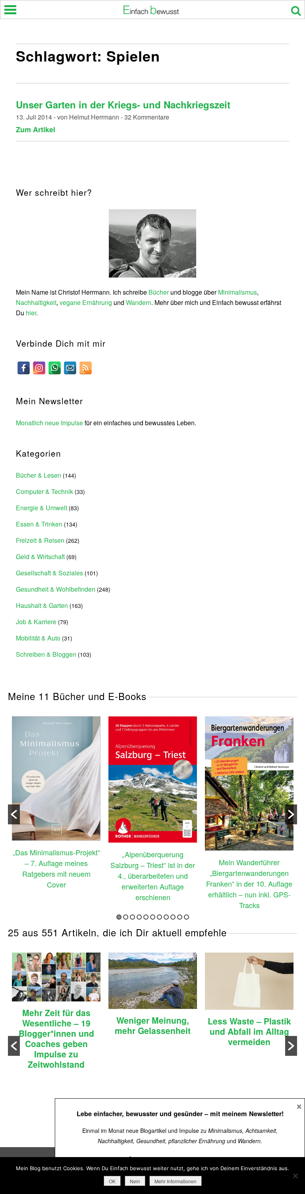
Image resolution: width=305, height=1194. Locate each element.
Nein (135, 1181)
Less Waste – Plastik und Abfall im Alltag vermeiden (249, 1031)
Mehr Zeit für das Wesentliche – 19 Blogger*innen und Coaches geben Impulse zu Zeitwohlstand (56, 1038)
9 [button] (173, 917)
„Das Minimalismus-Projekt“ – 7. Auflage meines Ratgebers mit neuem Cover (56, 868)
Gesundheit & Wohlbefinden (55, 589)
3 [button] (132, 917)
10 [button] (179, 917)
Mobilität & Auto (38, 637)
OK (112, 1181)
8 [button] (166, 917)
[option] (56, 803)
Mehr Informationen (175, 1181)
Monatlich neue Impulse (49, 422)
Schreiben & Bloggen (46, 654)
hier (31, 312)
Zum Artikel (35, 129)
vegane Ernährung (86, 302)
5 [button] (146, 917)
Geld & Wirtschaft (40, 556)
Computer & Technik (44, 491)
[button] (14, 814)
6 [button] (152, 917)
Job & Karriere (36, 621)
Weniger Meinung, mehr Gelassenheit (153, 1025)
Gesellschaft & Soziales (49, 572)
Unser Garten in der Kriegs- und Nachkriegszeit (123, 104)
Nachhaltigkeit (36, 302)
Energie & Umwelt (41, 507)
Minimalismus (237, 292)
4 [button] (139, 917)
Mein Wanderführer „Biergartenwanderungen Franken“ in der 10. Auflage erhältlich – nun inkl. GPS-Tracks (249, 883)
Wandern (138, 302)
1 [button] (119, 917)
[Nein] (295, 1176)
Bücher (159, 292)
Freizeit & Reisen (40, 540)
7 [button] (159, 917)
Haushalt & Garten (42, 605)
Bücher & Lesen (38, 475)
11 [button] (186, 917)
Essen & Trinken (39, 524)
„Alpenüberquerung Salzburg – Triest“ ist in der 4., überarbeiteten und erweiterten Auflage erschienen (152, 875)
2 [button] (125, 917)
